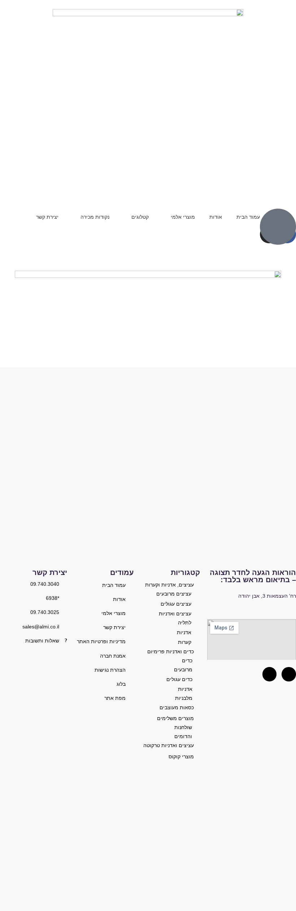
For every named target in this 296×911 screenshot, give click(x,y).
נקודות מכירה (94, 217)
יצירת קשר (47, 217)
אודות (215, 217)
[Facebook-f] (269, 674)
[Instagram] (289, 674)
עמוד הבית (248, 217)
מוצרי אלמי (183, 217)
